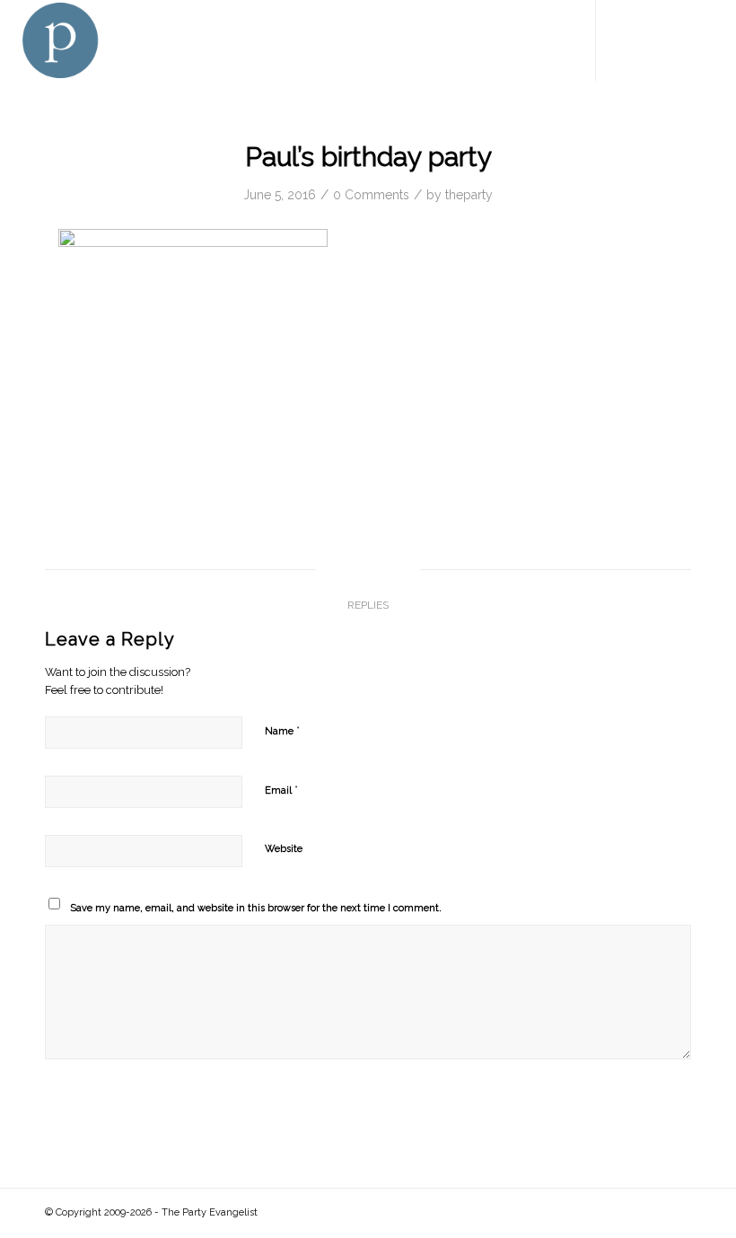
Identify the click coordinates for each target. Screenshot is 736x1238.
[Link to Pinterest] (677, 40)
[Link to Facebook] (623, 40)
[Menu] (548, 40)
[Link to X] (650, 40)
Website (283, 849)
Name (282, 730)
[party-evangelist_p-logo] (59, 40)
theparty (469, 195)
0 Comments (371, 195)
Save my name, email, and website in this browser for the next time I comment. (256, 908)
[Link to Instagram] (704, 40)
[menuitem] (548, 40)
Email (281, 789)
